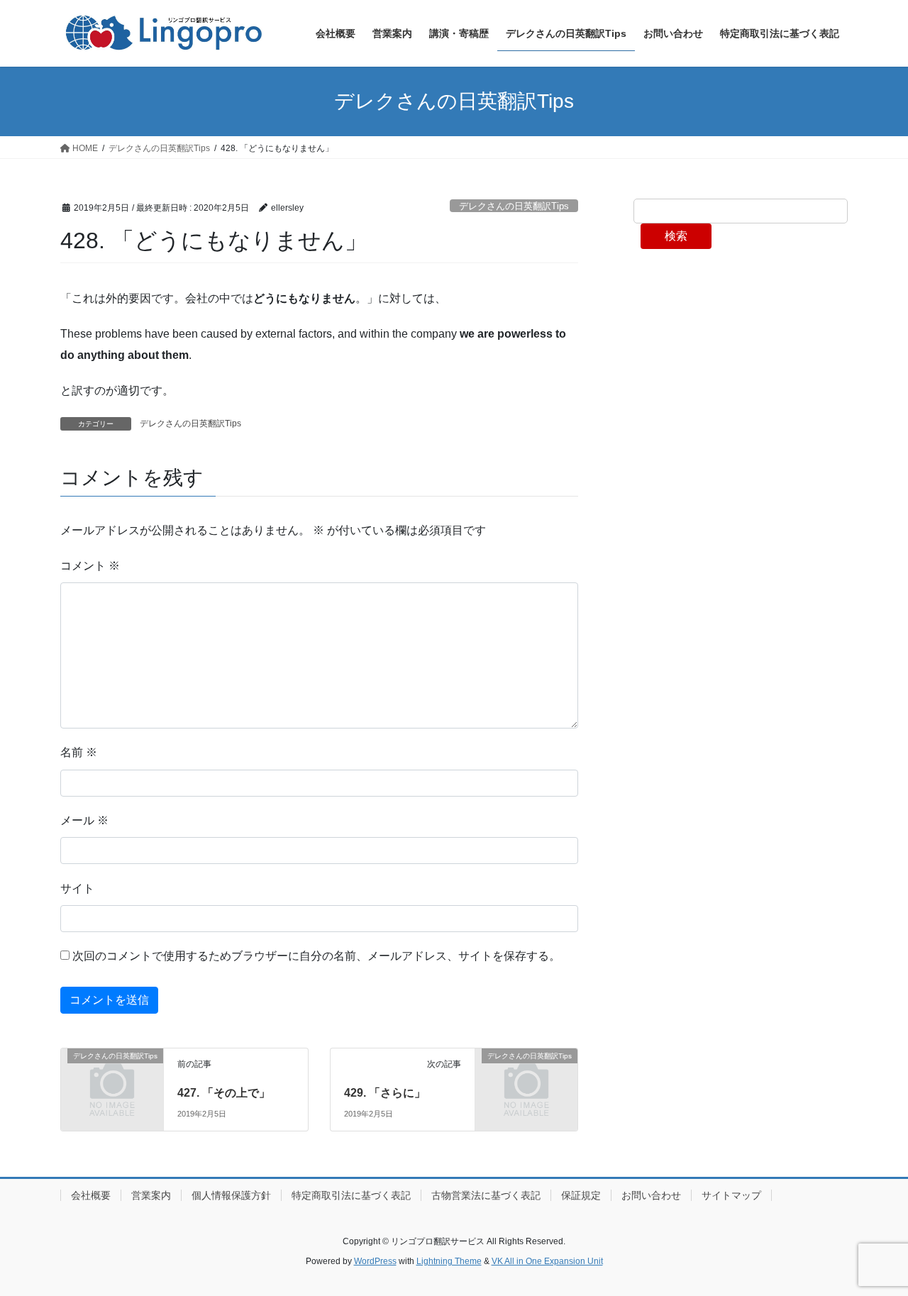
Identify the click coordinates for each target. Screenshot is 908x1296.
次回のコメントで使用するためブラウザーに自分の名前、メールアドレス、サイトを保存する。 (316, 956)
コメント (90, 566)
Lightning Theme (449, 1261)
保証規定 (581, 1195)
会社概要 (91, 1195)
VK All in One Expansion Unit (547, 1261)
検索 (676, 236)
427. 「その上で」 (223, 1093)
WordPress (375, 1261)
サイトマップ (731, 1195)
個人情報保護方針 (231, 1195)
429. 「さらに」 (385, 1093)
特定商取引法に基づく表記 (351, 1195)
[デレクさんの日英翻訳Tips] (112, 1079)
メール (84, 820)
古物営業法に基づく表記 (486, 1195)
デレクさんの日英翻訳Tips (514, 206)
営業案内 (151, 1195)
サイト (77, 888)
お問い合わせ (651, 1195)
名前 (78, 752)
